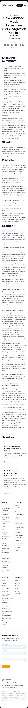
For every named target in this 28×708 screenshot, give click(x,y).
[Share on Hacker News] (8, 45)
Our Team (17, 583)
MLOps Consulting (6, 558)
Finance (4, 583)
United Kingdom (6, 608)
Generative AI (5, 548)
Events (17, 591)
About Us (17, 580)
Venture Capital (6, 588)
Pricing (3, 526)
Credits (15, 682)
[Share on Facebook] (20, 45)
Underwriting (18, 540)
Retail (16, 550)
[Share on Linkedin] (5, 45)
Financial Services (19, 527)
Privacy (4, 682)
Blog (16, 588)
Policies (9, 682)
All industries (5, 591)
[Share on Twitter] (12, 45)
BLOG (16, 15)
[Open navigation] (25, 5)
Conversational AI (19, 514)
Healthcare (18, 529)
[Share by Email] (23, 45)
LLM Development (6, 541)
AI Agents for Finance (7, 598)
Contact (17, 593)
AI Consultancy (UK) (7, 611)
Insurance (17, 532)
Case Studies (18, 585)
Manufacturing (19, 535)
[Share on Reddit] (16, 45)
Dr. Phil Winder (13, 38)
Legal (3, 580)
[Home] (7, 5)
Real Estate (18, 537)
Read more (7, 462)
